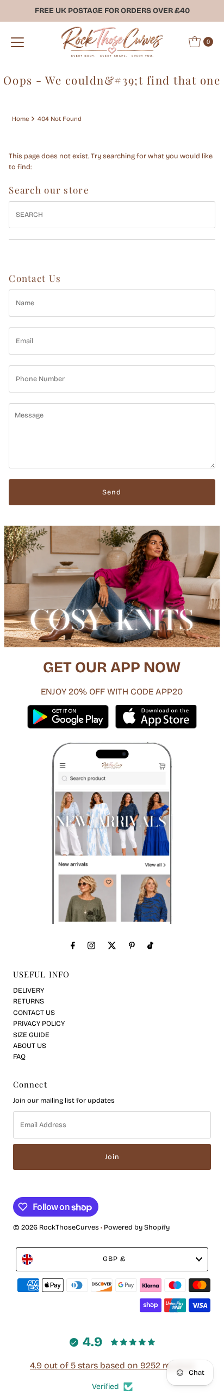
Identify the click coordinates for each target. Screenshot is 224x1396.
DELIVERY (28, 990)
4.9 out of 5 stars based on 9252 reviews (112, 1365)
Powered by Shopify (137, 1227)
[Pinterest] (132, 945)
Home (20, 119)
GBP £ (114, 1259)
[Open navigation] (17, 42)
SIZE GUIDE (31, 1035)
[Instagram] (91, 945)
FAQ (19, 1056)
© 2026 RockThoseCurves (56, 1227)
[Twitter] (112, 945)
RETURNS (28, 1001)
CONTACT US (34, 1012)
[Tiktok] (150, 945)
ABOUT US (29, 1045)
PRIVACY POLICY (39, 1023)
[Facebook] (73, 945)
